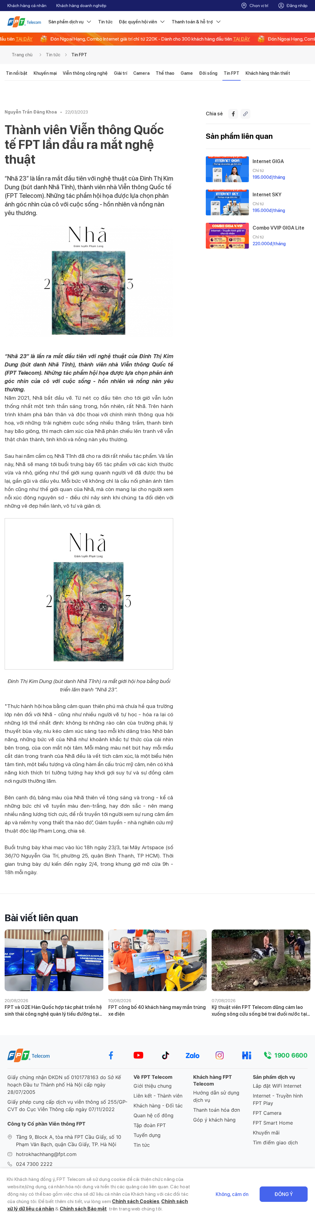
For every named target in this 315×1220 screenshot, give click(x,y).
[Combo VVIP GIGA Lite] (227, 236)
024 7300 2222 (34, 1164)
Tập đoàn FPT (150, 1125)
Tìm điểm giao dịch (275, 1142)
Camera (141, 73)
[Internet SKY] (227, 202)
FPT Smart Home (273, 1123)
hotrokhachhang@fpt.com (46, 1154)
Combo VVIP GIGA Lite (278, 228)
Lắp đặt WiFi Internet (277, 1086)
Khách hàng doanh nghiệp (81, 5)
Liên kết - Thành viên (158, 1096)
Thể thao (165, 73)
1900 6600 (291, 1055)
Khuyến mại (45, 73)
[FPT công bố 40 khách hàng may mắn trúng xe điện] (157, 960)
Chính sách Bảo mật (83, 1209)
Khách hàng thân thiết (267, 73)
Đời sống (208, 73)
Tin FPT (79, 54)
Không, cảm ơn (232, 1194)
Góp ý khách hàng (214, 1120)
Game (187, 73)
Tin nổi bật (16, 73)
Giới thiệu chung (153, 1086)
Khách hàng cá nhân (26, 5)
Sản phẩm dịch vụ (65, 21)
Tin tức (105, 21)
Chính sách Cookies (135, 1201)
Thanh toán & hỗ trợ (192, 21)
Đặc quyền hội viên (138, 21)
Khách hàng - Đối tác (158, 1105)
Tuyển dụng (147, 1135)
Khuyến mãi (266, 1133)
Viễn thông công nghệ (85, 73)
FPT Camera (267, 1113)
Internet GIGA (268, 161)
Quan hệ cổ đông (153, 1115)
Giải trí (120, 73)
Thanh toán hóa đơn (216, 1110)
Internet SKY (267, 195)
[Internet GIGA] (227, 169)
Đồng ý (283, 1194)
